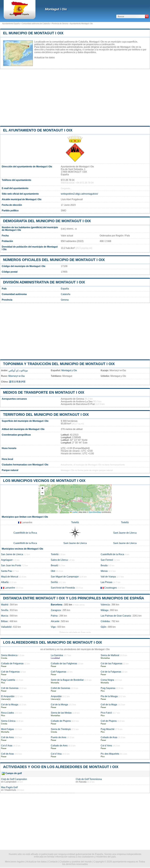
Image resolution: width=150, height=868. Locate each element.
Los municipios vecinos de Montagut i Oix (44, 481)
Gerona (65, 300)
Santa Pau (6, 571)
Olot (53, 571)
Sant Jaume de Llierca (125, 533)
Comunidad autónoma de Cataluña (36, 24)
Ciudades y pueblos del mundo (75, 861)
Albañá (4, 582)
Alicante (55, 621)
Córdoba (105, 621)
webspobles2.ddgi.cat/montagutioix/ (79, 194)
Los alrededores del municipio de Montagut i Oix (52, 642)
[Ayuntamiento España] (20, 15)
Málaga (104, 610)
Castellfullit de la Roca (112, 554)
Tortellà (75, 522)
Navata (82, 782)
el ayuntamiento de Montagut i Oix (37, 130)
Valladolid (6, 627)
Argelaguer (7, 560)
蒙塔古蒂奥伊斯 (17, 381)
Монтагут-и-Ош (16, 376)
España (65, 288)
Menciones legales (15, 861)
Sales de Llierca (59, 560)
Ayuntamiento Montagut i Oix (81, 24)
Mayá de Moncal (9, 576)
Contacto (53, 861)
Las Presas (106, 582)
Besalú (54, 565)
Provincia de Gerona (60, 24)
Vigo (53, 627)
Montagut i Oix (56, 9)
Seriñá (54, 582)
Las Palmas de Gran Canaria (116, 615)
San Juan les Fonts (11, 565)
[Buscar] (147, 16)
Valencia (105, 604)
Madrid (4, 604)
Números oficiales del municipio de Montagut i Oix (54, 260)
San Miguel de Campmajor (65, 576)
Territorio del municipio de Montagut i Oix (46, 414)
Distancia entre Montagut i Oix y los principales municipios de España (73, 598)
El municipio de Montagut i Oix (33, 33)
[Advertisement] (75, 97)
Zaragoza (56, 610)
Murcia (4, 615)
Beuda (104, 565)
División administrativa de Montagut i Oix (44, 282)
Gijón (103, 627)
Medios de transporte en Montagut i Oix (43, 392)
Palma (54, 615)
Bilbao (4, 621)
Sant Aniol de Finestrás (63, 587)
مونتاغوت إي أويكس (18, 370)
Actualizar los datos (44, 57)
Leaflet (74, 512)
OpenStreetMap (94, 512)
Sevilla (4, 610)
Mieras (104, 571)
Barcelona (56, 604)
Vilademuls (10, 790)
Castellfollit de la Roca (25, 533)
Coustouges (110, 587)
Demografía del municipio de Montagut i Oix (47, 221)
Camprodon (10, 782)
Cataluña (65, 294)
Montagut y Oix (69, 370)
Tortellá (54, 554)
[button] (42, 488)
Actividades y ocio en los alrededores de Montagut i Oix (60, 767)
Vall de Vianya (108, 576)
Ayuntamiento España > (12, 24)
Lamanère (10, 587)
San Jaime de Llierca (12, 554)
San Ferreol (107, 560)
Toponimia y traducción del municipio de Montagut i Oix (59, 364)
